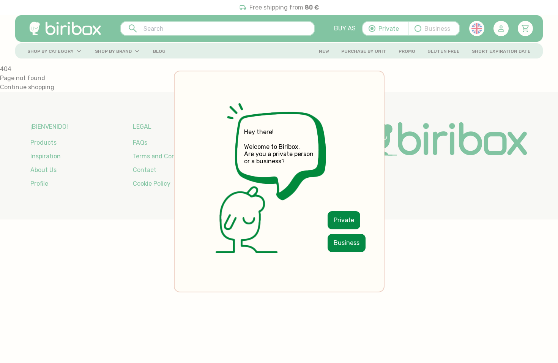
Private (344, 220)
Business (346, 242)
